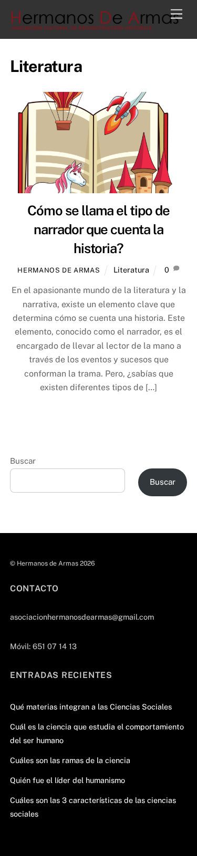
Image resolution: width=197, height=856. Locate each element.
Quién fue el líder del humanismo (67, 780)
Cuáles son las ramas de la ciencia (70, 760)
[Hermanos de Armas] (96, 25)
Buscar (23, 460)
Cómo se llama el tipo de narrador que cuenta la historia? (98, 229)
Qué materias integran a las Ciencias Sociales (91, 706)
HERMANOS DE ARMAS (58, 270)
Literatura (131, 269)
